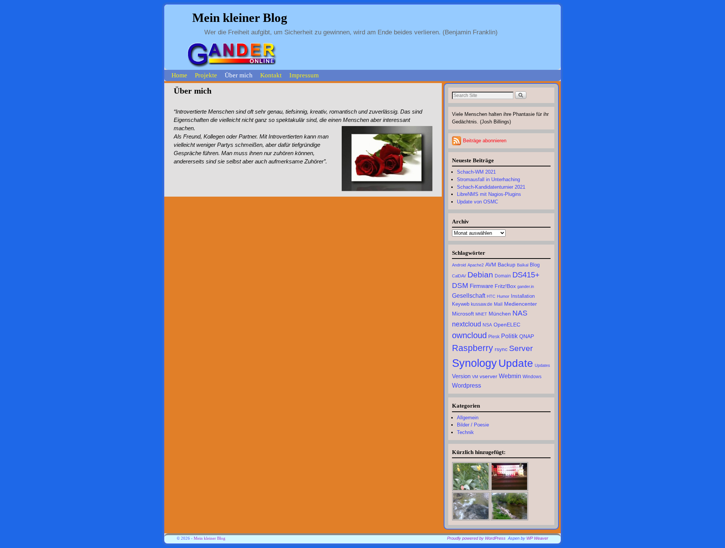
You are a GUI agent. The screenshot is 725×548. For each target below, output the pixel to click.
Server (521, 348)
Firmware (481, 286)
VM (475, 376)
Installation (523, 296)
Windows (532, 376)
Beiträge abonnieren (484, 140)
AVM (490, 265)
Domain (503, 276)
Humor (503, 296)
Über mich (239, 75)
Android (459, 265)
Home (179, 75)
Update (515, 363)
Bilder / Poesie (473, 425)
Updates (542, 365)
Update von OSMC (477, 202)
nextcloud (466, 324)
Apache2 (475, 265)
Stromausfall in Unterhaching (488, 179)
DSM (460, 285)
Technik (465, 432)
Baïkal (522, 265)
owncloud (469, 335)
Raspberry (472, 348)
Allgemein (467, 417)
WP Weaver (537, 538)
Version (461, 376)
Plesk (494, 336)
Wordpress (466, 385)
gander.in (525, 286)
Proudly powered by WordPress (476, 538)
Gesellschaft (468, 295)
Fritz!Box (505, 286)
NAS (520, 313)
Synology (474, 363)
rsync (501, 349)
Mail (498, 304)
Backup (506, 265)
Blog (535, 265)
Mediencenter (520, 304)
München (500, 314)
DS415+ (526, 275)
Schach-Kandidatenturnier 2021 (491, 187)
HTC (491, 296)
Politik (509, 335)
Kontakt (271, 75)
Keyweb (460, 304)
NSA (487, 325)
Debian (480, 274)
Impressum (304, 75)
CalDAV (459, 276)
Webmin (510, 376)
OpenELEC (507, 325)
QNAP (526, 336)
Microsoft (463, 314)
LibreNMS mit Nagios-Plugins (489, 194)
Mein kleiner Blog (239, 18)
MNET (481, 314)
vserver (488, 376)
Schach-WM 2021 (476, 172)
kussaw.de (481, 304)
